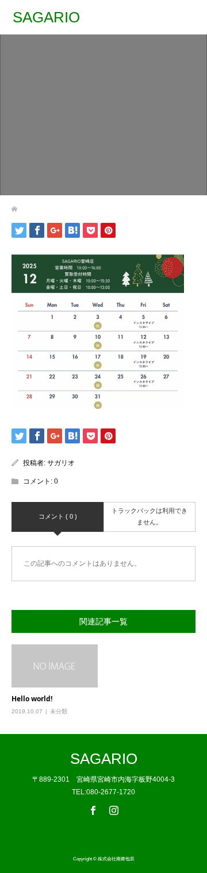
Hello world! (32, 699)
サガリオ (61, 463)
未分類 (58, 711)
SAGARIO (46, 17)
